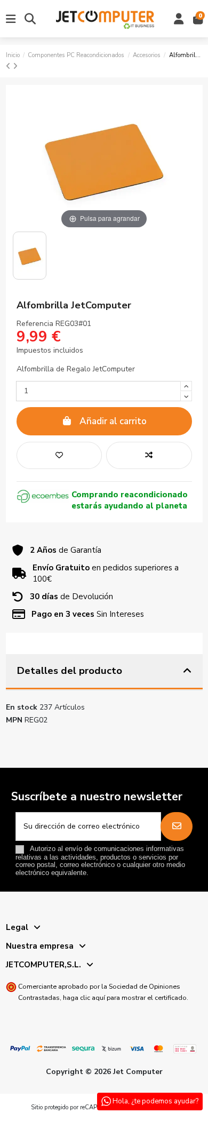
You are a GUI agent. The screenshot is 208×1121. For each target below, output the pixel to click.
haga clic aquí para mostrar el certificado (125, 997)
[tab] (104, 672)
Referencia (35, 324)
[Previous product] (9, 66)
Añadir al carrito (113, 421)
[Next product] (15, 66)
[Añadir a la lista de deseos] (59, 455)
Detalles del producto (69, 671)
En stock (21, 707)
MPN (14, 720)
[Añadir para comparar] (148, 455)
